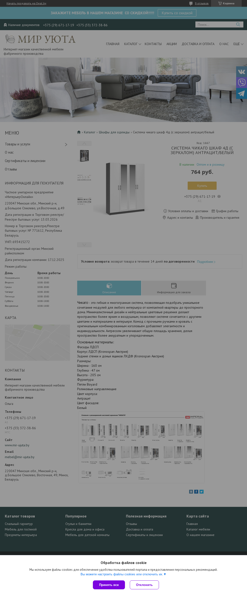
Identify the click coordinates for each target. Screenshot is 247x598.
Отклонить (144, 585)
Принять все (109, 585)
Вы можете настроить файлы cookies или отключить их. (122, 574)
